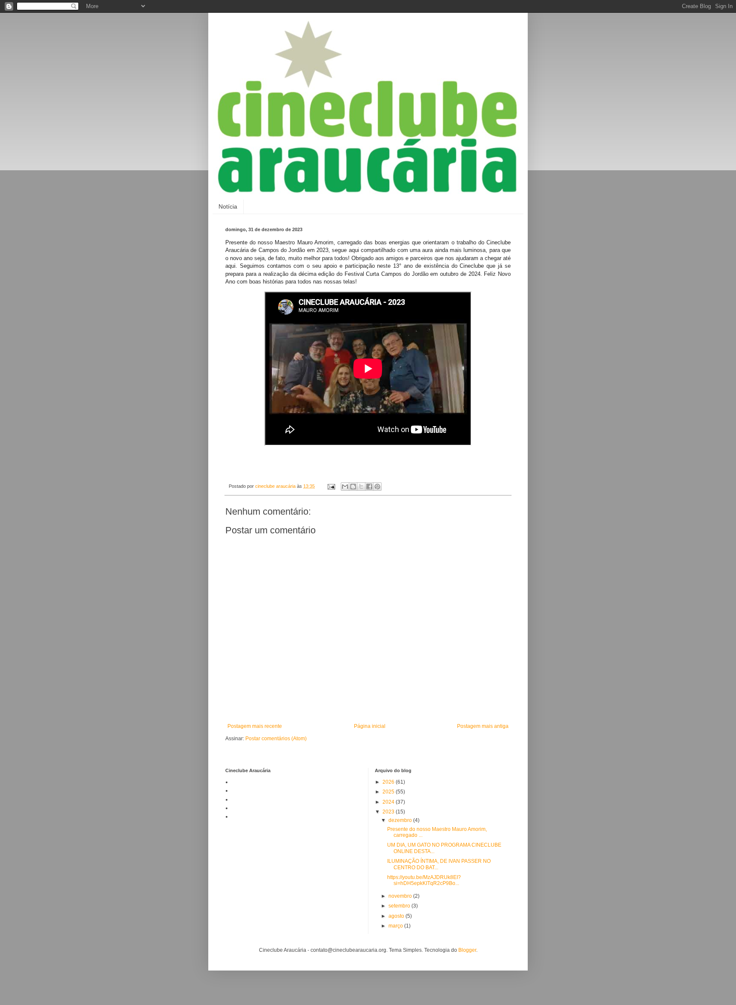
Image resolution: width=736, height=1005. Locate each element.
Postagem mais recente (254, 726)
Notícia (227, 206)
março (396, 926)
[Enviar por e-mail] (345, 486)
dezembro (400, 820)
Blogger (467, 950)
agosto (396, 916)
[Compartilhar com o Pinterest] (377, 486)
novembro (400, 896)
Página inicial (369, 726)
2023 (389, 812)
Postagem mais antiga (483, 726)
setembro (399, 906)
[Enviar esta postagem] (330, 486)
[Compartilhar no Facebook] (369, 486)
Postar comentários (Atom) (276, 739)
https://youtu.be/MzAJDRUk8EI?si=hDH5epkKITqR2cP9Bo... (424, 880)
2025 (389, 792)
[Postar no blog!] (353, 486)
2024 (389, 802)
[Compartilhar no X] (361, 486)
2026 (389, 782)
